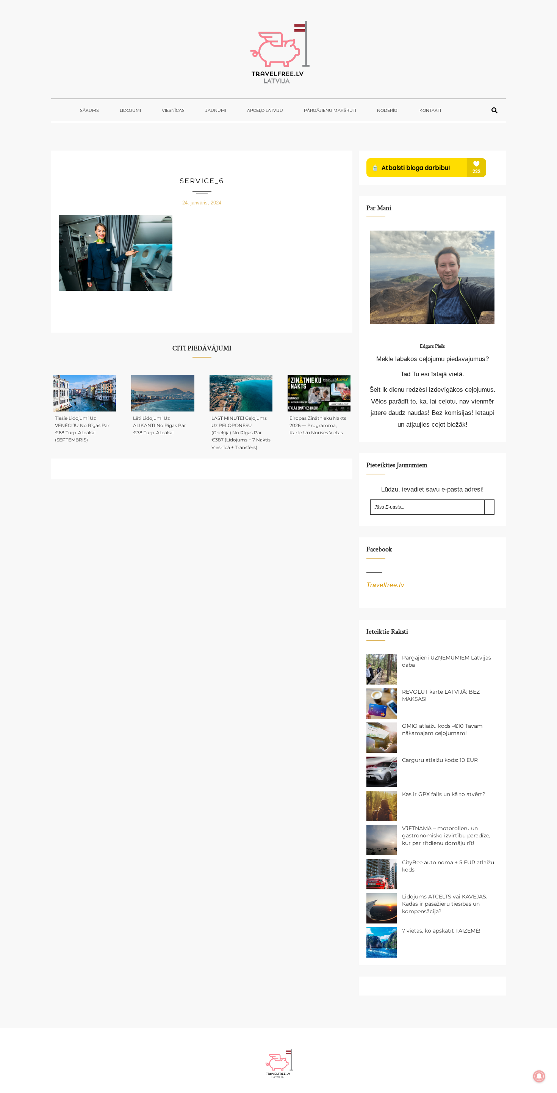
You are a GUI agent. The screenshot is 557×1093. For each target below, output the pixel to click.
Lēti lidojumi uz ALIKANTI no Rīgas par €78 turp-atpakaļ (159, 425)
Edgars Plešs (432, 346)
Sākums (89, 110)
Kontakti (430, 110)
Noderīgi (388, 110)
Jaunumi (215, 110)
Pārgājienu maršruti (330, 110)
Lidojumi (130, 110)
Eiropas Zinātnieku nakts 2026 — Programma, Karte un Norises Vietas (317, 425)
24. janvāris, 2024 (201, 203)
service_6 (202, 181)
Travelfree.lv (385, 585)
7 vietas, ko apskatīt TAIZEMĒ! (441, 930)
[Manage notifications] (539, 1076)
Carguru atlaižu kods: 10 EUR (440, 760)
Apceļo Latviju (265, 110)
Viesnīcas (173, 110)
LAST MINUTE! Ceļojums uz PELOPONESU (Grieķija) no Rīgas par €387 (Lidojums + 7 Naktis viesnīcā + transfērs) (241, 432)
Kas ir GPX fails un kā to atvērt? (443, 794)
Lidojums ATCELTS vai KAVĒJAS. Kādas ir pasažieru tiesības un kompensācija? (444, 904)
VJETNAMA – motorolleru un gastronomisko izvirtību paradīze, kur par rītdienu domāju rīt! (446, 835)
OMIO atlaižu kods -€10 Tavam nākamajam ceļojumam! (442, 729)
